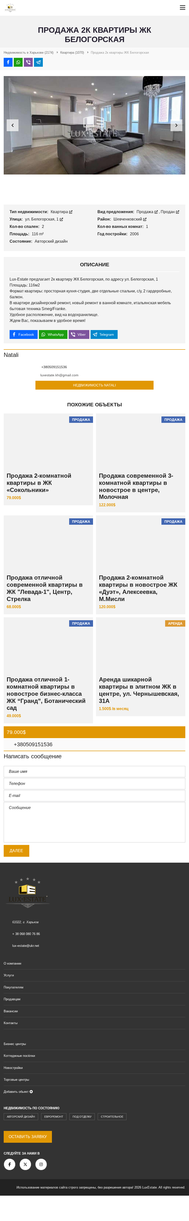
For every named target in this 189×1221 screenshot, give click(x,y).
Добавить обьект (17, 1092)
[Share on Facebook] (8, 62)
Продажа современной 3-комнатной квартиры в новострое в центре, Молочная (136, 486)
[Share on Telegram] (38, 62)
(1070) (72, 52)
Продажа (145, 212)
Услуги (9, 975)
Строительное (112, 1116)
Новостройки (13, 1068)
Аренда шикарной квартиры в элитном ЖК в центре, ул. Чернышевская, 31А (139, 690)
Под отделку (82, 1116)
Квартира (60, 212)
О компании (12, 963)
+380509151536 (32, 744)
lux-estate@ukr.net (25, 946)
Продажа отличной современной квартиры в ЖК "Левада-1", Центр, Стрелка (45, 588)
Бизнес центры (15, 1044)
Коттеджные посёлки (19, 1056)
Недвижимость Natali (94, 385)
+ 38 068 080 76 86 (26, 934)
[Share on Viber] (28, 62)
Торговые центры (16, 1079)
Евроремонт (53, 1116)
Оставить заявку (28, 1137)
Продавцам (12, 999)
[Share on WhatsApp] (18, 62)
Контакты (10, 1023)
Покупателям (13, 987)
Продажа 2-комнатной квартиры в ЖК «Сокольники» (39, 482)
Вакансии (11, 1011)
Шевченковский (128, 219)
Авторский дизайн (21, 1116)
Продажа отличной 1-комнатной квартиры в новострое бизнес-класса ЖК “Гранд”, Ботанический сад (46, 693)
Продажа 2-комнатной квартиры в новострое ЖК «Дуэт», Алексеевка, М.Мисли (138, 588)
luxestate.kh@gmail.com (59, 375)
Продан (168, 212)
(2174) (28, 52)
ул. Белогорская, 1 (42, 219)
